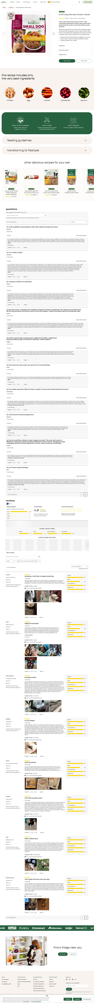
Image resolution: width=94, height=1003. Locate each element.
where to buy (11, 199)
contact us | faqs (87, 2)
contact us (52, 988)
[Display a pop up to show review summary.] (16, 196)
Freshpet (62, 11)
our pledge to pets (6, 986)
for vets (35, 981)
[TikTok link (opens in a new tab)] (75, 981)
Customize (77, 999)
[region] (47, 999)
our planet (4, 983)
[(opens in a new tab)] (11, 177)
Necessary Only (86, 999)
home (4, 7)
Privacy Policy (26, 1001)
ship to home (67, 60)
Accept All (68, 999)
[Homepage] (4, 2)
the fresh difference (38, 988)
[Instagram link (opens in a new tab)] (69, 981)
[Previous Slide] (4, 34)
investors (51, 983)
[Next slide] (90, 184)
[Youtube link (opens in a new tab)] (72, 981)
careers (51, 981)
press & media (52, 986)
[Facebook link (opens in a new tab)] (66, 981)
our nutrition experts (38, 983)
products (11, 7)
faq (18, 988)
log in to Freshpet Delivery (24, 983)
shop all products (21, 981)
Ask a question (81, 18)
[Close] (47, 995)
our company (5, 981)
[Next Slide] (53, 34)
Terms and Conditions (36, 1001)
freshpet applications (38, 990)
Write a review (73, 18)
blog (18, 986)
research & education (38, 986)
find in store (84, 60)
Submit (69, 991)
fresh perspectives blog (39, 992)
